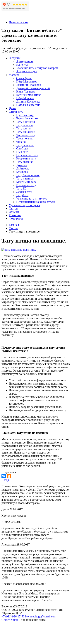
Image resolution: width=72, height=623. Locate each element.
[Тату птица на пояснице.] (18, 249)
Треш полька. (24, 138)
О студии (14, 58)
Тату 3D (21, 188)
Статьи (13, 208)
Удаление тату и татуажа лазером (37, 68)
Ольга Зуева (24, 78)
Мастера (14, 74)
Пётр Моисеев (25, 98)
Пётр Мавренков (26, 81)
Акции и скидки (26, 71)
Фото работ (16, 218)
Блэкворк (22, 171)
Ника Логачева (25, 91)
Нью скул (22, 151)
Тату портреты (25, 121)
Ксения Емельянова (28, 94)
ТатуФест (22, 195)
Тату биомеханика (28, 175)
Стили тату (16, 111)
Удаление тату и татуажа (31, 198)
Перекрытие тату (27, 155)
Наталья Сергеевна (28, 104)
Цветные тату (25, 115)
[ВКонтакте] (3, 476)
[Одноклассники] (9, 476)
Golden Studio (9, 619)
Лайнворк (22, 168)
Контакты (15, 215)
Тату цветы (23, 128)
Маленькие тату (26, 181)
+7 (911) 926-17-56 (12, 616)
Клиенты (22, 64)
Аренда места (24, 61)
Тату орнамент (25, 131)
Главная (14, 224)
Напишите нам (18, 22)
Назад (5, 480)
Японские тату (25, 135)
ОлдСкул (22, 148)
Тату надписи (25, 178)
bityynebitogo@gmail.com (40, 616)
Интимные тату (26, 185)
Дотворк (21, 165)
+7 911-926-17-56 (12, 16)
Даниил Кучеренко (28, 101)
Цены (12, 108)
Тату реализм (24, 125)
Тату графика (24, 161)
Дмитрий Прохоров (28, 84)
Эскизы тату (24, 191)
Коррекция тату (26, 158)
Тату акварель (25, 145)
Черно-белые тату (27, 118)
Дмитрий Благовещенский (33, 88)
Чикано (21, 141)
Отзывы (14, 211)
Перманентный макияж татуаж (35, 201)
